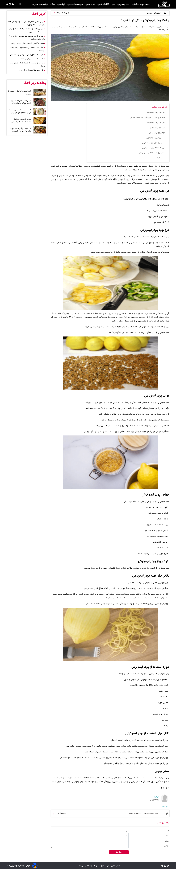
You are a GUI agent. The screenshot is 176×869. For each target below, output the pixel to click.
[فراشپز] (164, 4)
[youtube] (9, 4)
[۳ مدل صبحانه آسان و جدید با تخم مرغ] (39, 92)
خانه (165, 13)
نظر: (127, 831)
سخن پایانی (160, 158)
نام (168, 831)
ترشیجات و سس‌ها (40, 4)
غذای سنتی (90, 4)
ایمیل (167, 841)
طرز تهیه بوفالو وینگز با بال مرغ (31, 70)
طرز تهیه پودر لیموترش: (156, 122)
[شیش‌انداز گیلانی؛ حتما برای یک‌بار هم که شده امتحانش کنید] (39, 102)
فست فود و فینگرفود (140, 4)
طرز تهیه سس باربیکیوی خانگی (32, 59)
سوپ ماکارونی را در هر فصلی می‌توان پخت (27, 43)
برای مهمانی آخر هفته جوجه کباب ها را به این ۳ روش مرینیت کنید (20, 130)
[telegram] (7, 4)
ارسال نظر (119, 852)
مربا (113, 4)
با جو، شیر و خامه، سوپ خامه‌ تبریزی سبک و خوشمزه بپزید (20, 111)
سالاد (52, 4)
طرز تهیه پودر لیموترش (156, 112)
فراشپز (156, 797)
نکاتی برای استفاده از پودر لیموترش (152, 152)
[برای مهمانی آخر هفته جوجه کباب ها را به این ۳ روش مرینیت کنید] (39, 129)
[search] (20, 4)
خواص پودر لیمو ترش (157, 132)
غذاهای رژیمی (103, 4)
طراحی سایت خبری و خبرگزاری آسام (18, 865)
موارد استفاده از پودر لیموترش (153, 147)
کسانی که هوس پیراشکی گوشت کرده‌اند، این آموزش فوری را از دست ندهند (21, 120)
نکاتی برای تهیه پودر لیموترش (153, 142)
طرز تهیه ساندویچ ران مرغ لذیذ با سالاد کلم (27, 54)
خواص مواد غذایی (75, 4)
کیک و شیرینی (123, 4)
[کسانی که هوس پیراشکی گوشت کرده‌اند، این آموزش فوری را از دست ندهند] (39, 120)
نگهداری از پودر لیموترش (155, 137)
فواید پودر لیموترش (157, 127)
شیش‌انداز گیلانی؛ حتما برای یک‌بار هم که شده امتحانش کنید (21, 102)
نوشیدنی (61, 4)
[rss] (12, 4)
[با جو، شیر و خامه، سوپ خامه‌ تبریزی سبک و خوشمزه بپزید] (39, 111)
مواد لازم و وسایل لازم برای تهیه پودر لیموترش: (147, 117)
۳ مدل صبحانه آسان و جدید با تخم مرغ (19, 92)
